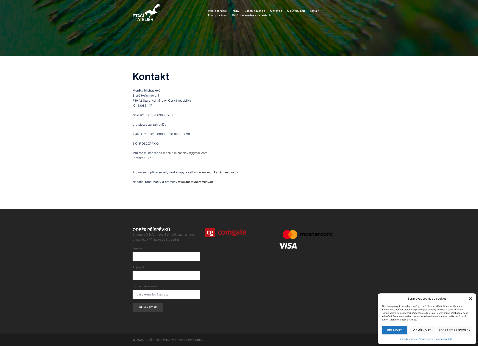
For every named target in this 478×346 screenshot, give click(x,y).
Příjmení (138, 267)
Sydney (198, 340)
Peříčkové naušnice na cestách (251, 15)
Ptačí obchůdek (217, 10)
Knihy (235, 10)
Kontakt (314, 10)
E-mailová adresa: (145, 286)
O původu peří (296, 10)
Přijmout (394, 330)
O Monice (276, 10)
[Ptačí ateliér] (146, 13)
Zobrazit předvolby (454, 330)
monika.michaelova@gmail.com (185, 153)
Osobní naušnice (254, 10)
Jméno (137, 248)
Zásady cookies (408, 339)
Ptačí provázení (217, 15)
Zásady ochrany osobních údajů (435, 339)
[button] (470, 299)
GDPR (148, 158)
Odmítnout (422, 330)
